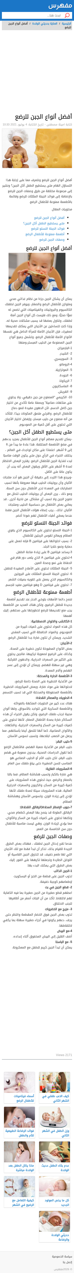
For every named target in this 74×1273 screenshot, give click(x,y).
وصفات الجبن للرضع (52, 240)
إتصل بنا (67, 1262)
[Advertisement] (37, 74)
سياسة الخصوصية (62, 1256)
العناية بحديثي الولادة (44, 23)
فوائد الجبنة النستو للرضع (48, 229)
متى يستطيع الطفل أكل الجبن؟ (44, 223)
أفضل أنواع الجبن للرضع (49, 218)
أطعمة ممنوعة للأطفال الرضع (45, 234)
